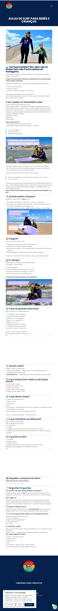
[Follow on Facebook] (27, 576)
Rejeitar (20, 604)
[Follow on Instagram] (31, 576)
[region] (19, 599)
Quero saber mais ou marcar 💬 (14, 484)
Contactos (37, 583)
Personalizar (10, 604)
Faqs (29, 583)
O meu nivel (20, 583)
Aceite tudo (29, 604)
